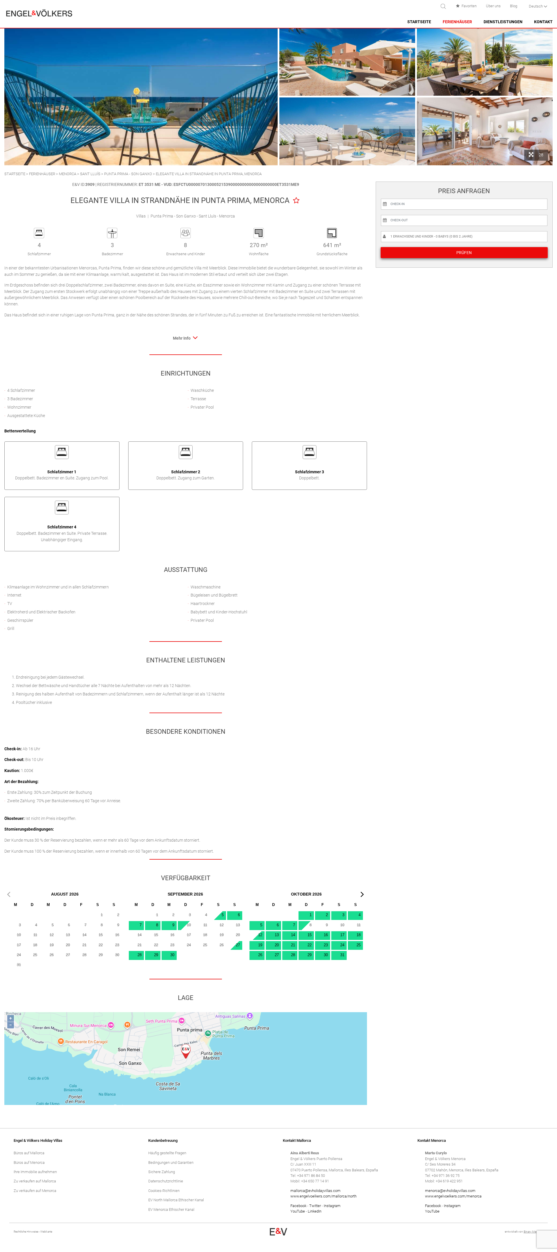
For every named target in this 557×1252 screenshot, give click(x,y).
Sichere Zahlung (161, 1172)
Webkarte (46, 1231)
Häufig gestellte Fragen (167, 1153)
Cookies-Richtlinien (164, 1190)
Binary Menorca (533, 1231)
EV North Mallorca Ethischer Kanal (176, 1200)
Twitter (315, 1206)
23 (326, 945)
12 (260, 935)
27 (238, 945)
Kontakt (543, 21)
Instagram (332, 1206)
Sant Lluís (90, 174)
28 (140, 955)
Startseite (419, 21)
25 (359, 945)
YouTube (297, 1211)
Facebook (298, 1206)
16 (326, 935)
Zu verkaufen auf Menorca (35, 1190)
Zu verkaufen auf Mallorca (35, 1181)
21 (293, 945)
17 (342, 935)
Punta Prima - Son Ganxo (128, 174)
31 (342, 955)
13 (277, 935)
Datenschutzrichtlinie (165, 1181)
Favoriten (469, 6)
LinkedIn (314, 1211)
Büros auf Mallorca (29, 1153)
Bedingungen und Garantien (170, 1162)
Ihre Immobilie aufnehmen (35, 1172)
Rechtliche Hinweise (26, 1231)
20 (277, 945)
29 (156, 955)
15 (310, 935)
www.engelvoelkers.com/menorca (453, 1196)
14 (293, 935)
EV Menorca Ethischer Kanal (171, 1209)
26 (260, 955)
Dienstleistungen (503, 21)
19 (260, 945)
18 (359, 935)
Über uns (493, 6)
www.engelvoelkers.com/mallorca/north (323, 1196)
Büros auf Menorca (29, 1162)
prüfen (464, 252)
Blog (513, 6)
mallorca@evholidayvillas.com (315, 1190)
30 (172, 955)
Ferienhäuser (457, 21)
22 (310, 945)
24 (342, 945)
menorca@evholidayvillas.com (450, 1190)
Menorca (67, 174)
